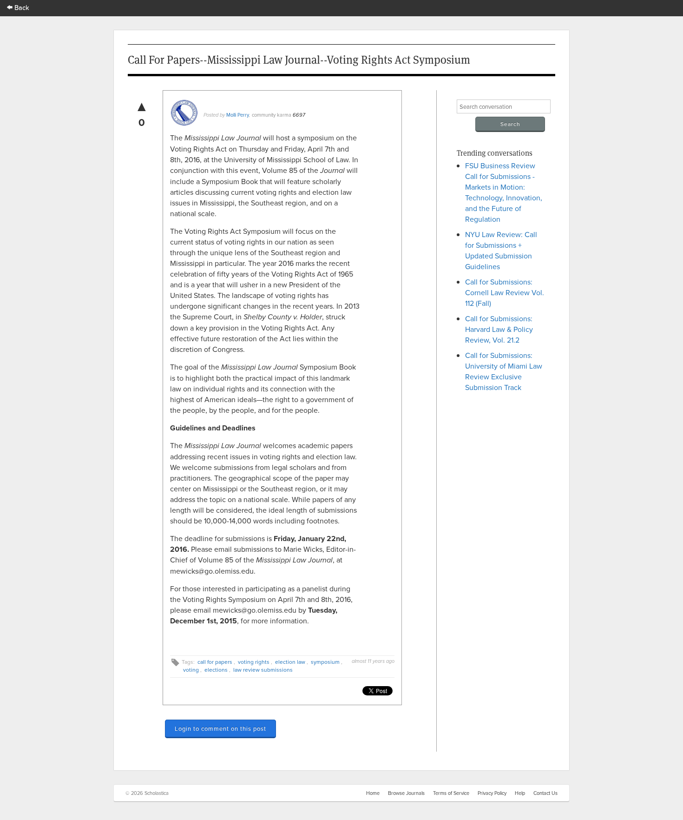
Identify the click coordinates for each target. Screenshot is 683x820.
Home (373, 793)
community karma (271, 115)
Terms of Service (451, 793)
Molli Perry (237, 115)
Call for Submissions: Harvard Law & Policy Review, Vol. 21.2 (499, 329)
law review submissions (263, 670)
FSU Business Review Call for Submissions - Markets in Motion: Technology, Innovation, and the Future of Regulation (503, 192)
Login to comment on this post (220, 728)
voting (191, 670)
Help (520, 793)
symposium (325, 662)
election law (290, 662)
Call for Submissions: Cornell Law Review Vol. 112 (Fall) (504, 292)
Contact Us (545, 793)
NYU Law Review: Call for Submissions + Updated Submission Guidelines (501, 250)
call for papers (214, 662)
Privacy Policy (492, 793)
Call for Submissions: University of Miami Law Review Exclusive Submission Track (503, 371)
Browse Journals (406, 793)
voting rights (253, 662)
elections (216, 670)
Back (21, 7)
